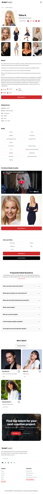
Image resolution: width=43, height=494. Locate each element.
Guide (2, 477)
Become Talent (26, 433)
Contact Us (3, 481)
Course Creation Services (31, 477)
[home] (7, 2)
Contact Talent (21, 258)
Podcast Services (29, 473)
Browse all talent (21, 345)
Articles (2, 473)
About (2, 479)
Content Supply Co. (30, 479)
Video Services (29, 471)
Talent (2, 471)
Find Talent (16, 433)
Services (3, 475)
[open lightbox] (5, 34)
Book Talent (21, 97)
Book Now (21, 253)
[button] (41, 2)
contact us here (21, 278)
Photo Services (29, 475)
